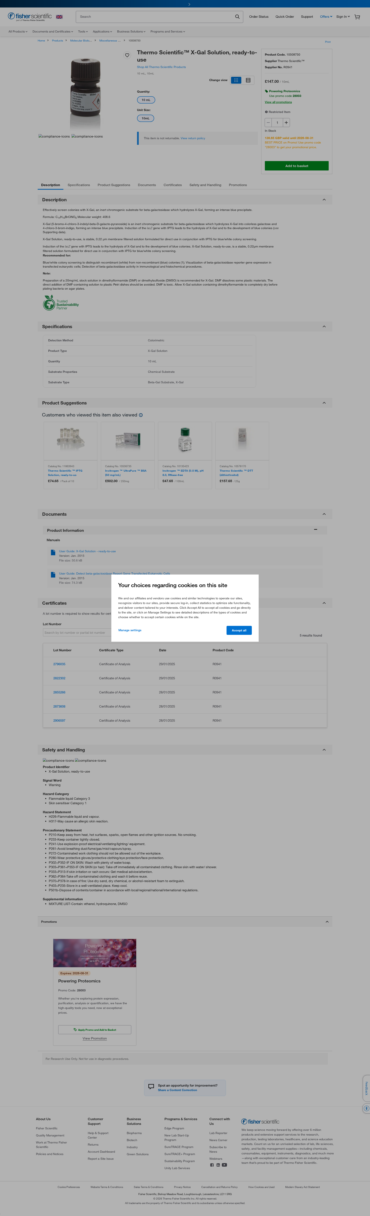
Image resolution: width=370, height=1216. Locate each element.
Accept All (239, 630)
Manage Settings (129, 630)
